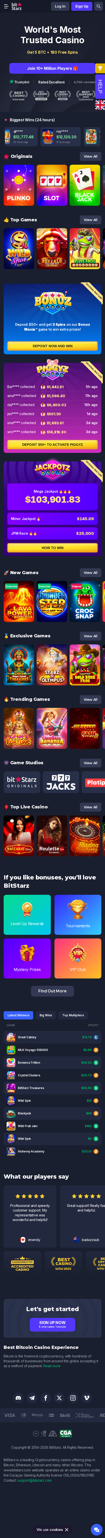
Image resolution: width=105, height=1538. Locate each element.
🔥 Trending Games (27, 699)
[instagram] (73, 1398)
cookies (56, 1530)
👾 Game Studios (23, 762)
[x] (59, 1398)
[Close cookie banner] (67, 1530)
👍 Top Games (20, 220)
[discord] (18, 1398)
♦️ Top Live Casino (26, 807)
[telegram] (32, 1398)
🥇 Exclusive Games (27, 636)
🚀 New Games (21, 572)
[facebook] (45, 1398)
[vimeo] (86, 1398)
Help (100, 87)
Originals (21, 156)
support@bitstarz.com (34, 1480)
